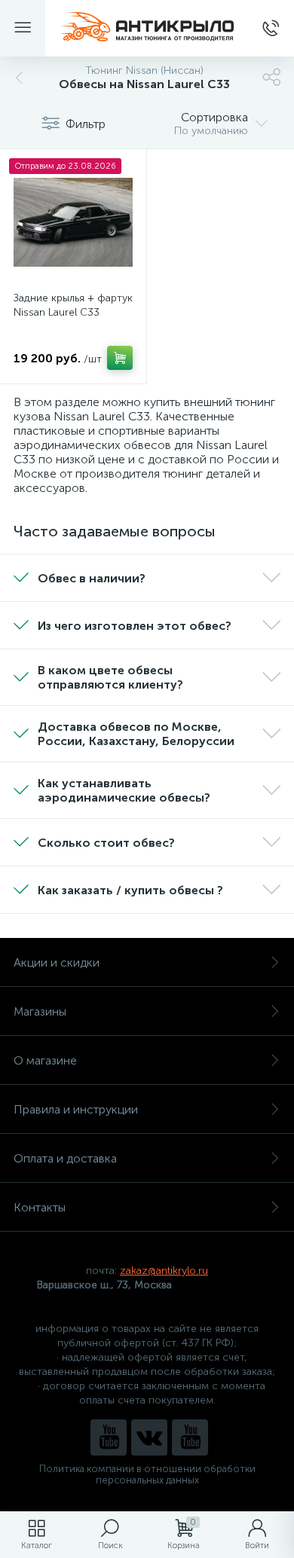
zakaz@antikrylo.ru (164, 1270)
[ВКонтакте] (149, 1437)
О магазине (45, 1060)
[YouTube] (108, 1437)
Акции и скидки (57, 962)
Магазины (40, 1011)
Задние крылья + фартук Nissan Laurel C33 (73, 305)
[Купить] (120, 358)
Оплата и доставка (65, 1158)
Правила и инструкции (76, 1109)
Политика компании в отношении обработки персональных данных (147, 1474)
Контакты (40, 1207)
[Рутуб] (190, 1437)
